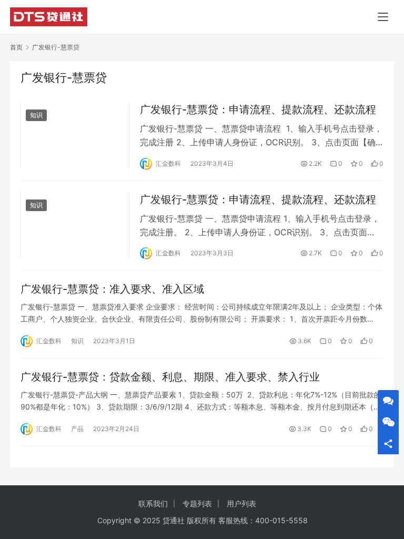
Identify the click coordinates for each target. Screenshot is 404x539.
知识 (36, 115)
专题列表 (197, 503)
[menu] (383, 16)
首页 (16, 47)
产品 (77, 429)
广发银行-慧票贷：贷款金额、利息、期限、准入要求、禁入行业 (170, 377)
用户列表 (241, 503)
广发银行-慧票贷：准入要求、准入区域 (112, 289)
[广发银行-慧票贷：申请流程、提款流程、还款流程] (75, 135)
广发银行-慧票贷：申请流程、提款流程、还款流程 (258, 109)
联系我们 (153, 503)
